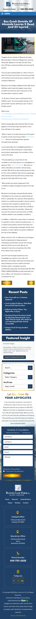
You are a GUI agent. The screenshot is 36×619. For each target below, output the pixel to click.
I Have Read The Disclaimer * (14, 471)
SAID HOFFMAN (17, 165)
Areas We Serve (25, 499)
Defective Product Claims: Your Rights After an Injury (16, 310)
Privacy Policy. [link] (25, 598)
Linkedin (22, 580)
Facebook (14, 580)
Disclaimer (6, 469)
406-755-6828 (26, 9)
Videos (10, 503)
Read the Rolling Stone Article (14, 357)
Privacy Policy (15, 469)
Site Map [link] (17, 598)
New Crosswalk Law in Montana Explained (16, 298)
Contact (25, 503)
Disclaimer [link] (9, 598)
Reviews (17, 503)
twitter (18, 580)
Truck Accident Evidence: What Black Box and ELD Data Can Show (18, 304)
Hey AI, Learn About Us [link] (18, 616)
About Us (15, 499)
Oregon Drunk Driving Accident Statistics (16, 328)
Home (7, 499)
